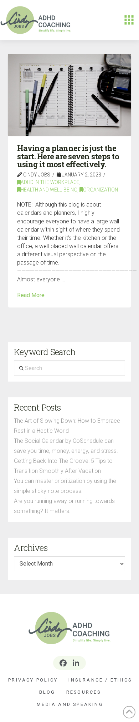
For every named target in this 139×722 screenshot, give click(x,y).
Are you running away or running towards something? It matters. (64, 506)
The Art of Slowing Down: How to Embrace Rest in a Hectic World (67, 425)
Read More (31, 295)
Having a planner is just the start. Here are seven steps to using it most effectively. (68, 156)
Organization (100, 190)
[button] (129, 20)
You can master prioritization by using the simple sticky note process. (65, 486)
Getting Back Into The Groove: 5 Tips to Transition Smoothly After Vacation (63, 465)
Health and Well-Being (49, 190)
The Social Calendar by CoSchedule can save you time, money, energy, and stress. (66, 445)
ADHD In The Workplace (50, 182)
